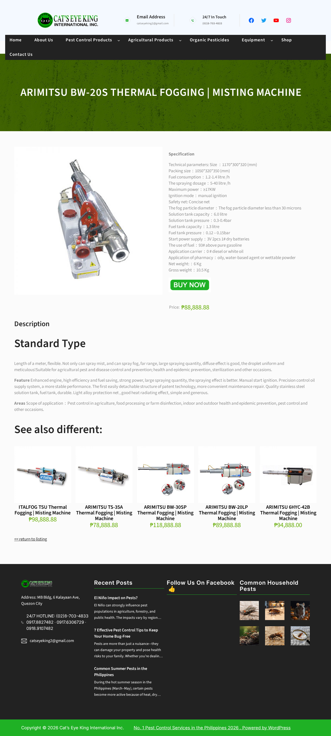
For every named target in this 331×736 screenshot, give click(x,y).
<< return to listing (30, 539)
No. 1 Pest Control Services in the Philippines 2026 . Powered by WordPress (212, 727)
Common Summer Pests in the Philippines (120, 672)
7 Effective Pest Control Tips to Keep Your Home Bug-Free (126, 633)
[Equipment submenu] (271, 40)
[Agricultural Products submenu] (180, 40)
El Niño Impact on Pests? (116, 598)
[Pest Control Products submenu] (118, 40)
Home (16, 40)
